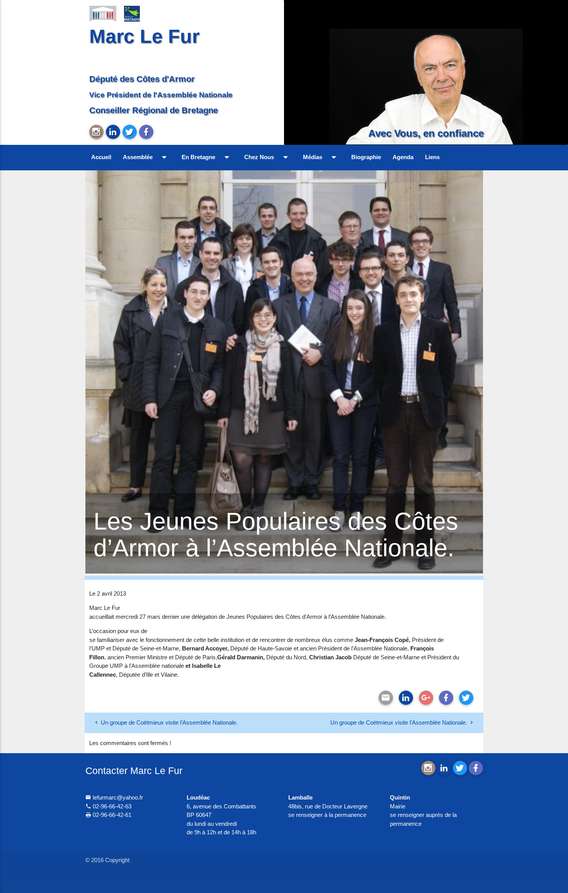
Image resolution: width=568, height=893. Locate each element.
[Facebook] (446, 698)
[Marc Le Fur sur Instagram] (96, 132)
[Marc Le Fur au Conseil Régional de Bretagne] (137, 13)
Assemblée (146, 157)
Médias (321, 157)
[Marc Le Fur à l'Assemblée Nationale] (102, 13)
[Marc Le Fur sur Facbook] (146, 132)
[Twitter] (466, 698)
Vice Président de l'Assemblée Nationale (161, 94)
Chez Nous (267, 157)
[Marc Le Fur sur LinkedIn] (113, 132)
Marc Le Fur (144, 36)
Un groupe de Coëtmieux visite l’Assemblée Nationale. (169, 722)
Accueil (101, 157)
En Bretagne (207, 157)
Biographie (366, 157)
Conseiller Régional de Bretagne (153, 110)
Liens (432, 157)
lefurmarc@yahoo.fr (117, 797)
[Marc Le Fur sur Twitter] (129, 132)
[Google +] (426, 698)
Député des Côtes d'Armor (142, 79)
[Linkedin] (406, 698)
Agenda (403, 157)
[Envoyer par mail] (386, 698)
